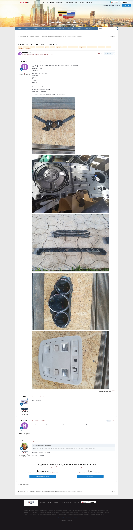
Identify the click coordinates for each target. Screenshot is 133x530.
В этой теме (114, 28)
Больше (88, 28)
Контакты (81, 2)
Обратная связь (68, 517)
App (43, 28)
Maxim (24, 397)
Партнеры (89, 2)
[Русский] (129, 2)
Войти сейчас (90, 476)
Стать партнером (71, 2)
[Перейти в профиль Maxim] (24, 401)
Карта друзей (60, 2)
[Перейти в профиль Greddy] (24, 446)
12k (25, 410)
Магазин (51, 28)
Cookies (75, 517)
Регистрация (127, 5)
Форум (52, 2)
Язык (57, 517)
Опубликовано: (38, 62)
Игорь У (28, 52)
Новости (45, 2)
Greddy (24, 441)
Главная (36, 28)
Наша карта (57, 502)
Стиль (61, 517)
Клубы (79, 28)
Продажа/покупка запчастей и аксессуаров (41, 54)
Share (100, 53)
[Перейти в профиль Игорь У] (20, 53)
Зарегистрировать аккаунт (42, 476)
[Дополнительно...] (113, 62)
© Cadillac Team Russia (66, 520)
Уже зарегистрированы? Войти (112, 5)
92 (25, 452)
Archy (100, 391)
